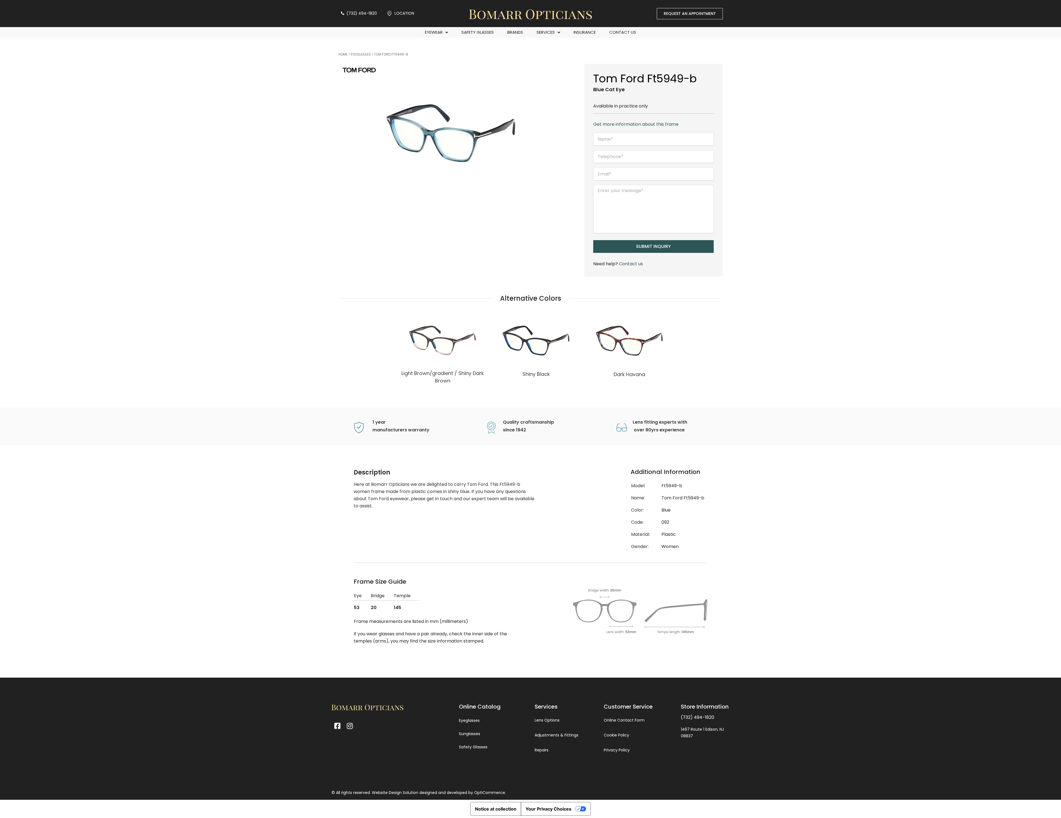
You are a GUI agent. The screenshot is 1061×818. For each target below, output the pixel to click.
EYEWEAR (434, 32)
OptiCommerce (489, 792)
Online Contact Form (624, 720)
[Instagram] (349, 725)
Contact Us (622, 32)
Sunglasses (469, 733)
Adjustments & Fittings (556, 735)
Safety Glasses (477, 32)
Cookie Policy (616, 735)
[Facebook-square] (337, 725)
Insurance (585, 32)
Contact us (631, 264)
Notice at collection (495, 809)
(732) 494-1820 (697, 717)
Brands (515, 32)
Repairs (541, 750)
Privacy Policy (617, 750)
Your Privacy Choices (548, 809)
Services (546, 32)
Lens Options (547, 720)
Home (343, 54)
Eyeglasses (361, 54)
